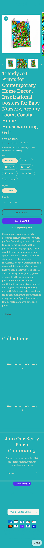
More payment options (22, 228)
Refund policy (19, 534)
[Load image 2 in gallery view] (22, 64)
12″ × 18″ (25, 167)
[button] (3, 4)
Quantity (6, 197)
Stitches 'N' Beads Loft (20, 531)
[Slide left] (2, 64)
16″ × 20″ (10, 161)
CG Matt (9, 191)
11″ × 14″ (9, 167)
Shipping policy (31, 538)
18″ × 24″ (10, 173)
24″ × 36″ (10, 180)
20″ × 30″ (27, 173)
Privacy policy (34, 534)
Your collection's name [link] (22, 364)
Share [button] (8, 314)
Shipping (5, 143)
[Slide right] (41, 64)
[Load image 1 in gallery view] (11, 64)
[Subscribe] (36, 473)
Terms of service (15, 538)
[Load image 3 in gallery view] (33, 64)
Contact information (23, 542)
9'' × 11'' (26, 161)
